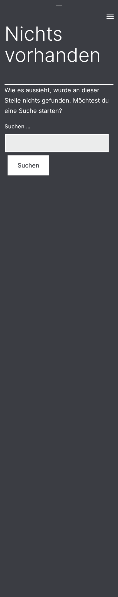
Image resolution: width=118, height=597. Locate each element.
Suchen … (18, 126)
